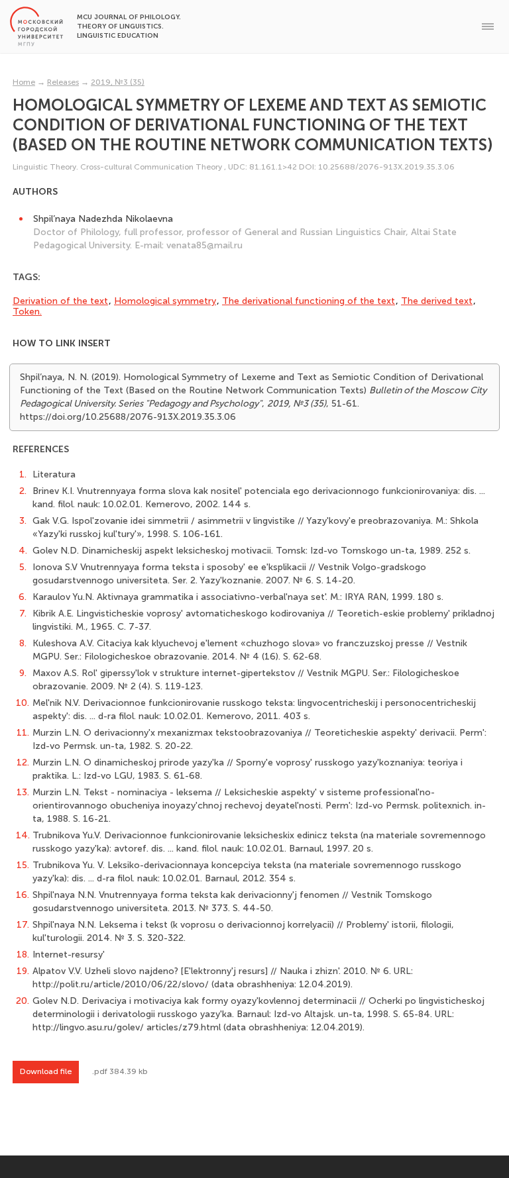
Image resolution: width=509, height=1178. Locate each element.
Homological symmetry (165, 301)
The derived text (437, 301)
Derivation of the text (60, 301)
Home (24, 82)
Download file (46, 1071)
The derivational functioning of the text (308, 301)
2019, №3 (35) (117, 82)
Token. (27, 311)
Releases (63, 82)
